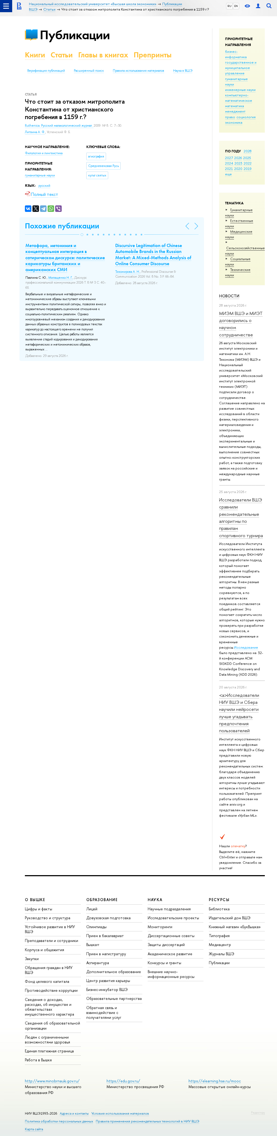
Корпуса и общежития (44, 949)
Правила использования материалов (138, 70)
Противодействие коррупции (51, 990)
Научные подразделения (169, 908)
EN (236, 6)
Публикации (75, 35)
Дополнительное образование (113, 971)
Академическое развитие (170, 953)
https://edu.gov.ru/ (123, 1081)
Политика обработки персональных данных (59, 1121)
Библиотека (219, 908)
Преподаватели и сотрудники (51, 940)
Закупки (32, 958)
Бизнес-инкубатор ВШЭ (107, 989)
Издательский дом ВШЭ (229, 917)
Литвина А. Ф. (35, 132)
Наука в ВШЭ (182, 70)
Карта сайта (34, 1129)
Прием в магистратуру (106, 953)
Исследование (246, 647)
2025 (247, 157)
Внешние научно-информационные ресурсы (171, 974)
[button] (82, 234)
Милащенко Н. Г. (60, 277)
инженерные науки (240, 89)
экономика (233, 122)
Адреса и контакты (74, 1113)
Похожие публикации (62, 226)
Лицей (91, 908)
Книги (35, 55)
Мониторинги (160, 926)
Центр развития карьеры (108, 980)
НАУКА (155, 899)
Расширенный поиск (89, 70)
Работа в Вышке (38, 1059)
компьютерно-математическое (238, 98)
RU (229, 6)
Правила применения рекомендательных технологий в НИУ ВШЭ (147, 1121)
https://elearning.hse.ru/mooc (215, 1081)
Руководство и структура (47, 917)
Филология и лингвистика (43, 153)
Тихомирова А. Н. (127, 272)
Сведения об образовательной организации (52, 1025)
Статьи (62, 55)
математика (234, 105)
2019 (248, 168)
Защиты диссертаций (166, 944)
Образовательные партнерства (114, 998)
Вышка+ (93, 944)
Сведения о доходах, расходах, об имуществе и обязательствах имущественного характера (49, 1007)
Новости (229, 296)
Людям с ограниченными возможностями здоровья (47, 1040)
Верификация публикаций (46, 70)
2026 (238, 157)
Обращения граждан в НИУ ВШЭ (48, 970)
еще (228, 174)
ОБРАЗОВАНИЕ (102, 899)
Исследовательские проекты (173, 917)
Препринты (153, 55)
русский (44, 185)
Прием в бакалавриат (105, 935)
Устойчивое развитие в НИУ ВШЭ (50, 929)
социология (246, 116)
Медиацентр (220, 944)
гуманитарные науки (40, 175)
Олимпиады (96, 926)
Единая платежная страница (49, 1050)
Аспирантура (97, 962)
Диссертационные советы (171, 935)
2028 (248, 151)
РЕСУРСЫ (219, 899)
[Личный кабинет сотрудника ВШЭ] (258, 6)
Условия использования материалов (120, 1113)
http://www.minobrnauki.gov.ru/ (52, 1081)
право (230, 116)
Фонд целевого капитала (47, 981)
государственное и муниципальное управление (240, 67)
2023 (238, 163)
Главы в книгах (103, 55)
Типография (219, 935)
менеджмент (235, 111)
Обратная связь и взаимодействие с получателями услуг (103, 1012)
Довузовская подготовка (108, 917)
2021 (229, 168)
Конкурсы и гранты (164, 962)
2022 (248, 163)
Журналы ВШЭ (221, 953)
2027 (229, 157)
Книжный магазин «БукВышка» (235, 926)
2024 (229, 163)
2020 (238, 168)
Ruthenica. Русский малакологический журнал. (59, 125)
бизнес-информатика (236, 54)
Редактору (258, 1112)
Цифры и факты (38, 908)
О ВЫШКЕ (35, 899)
